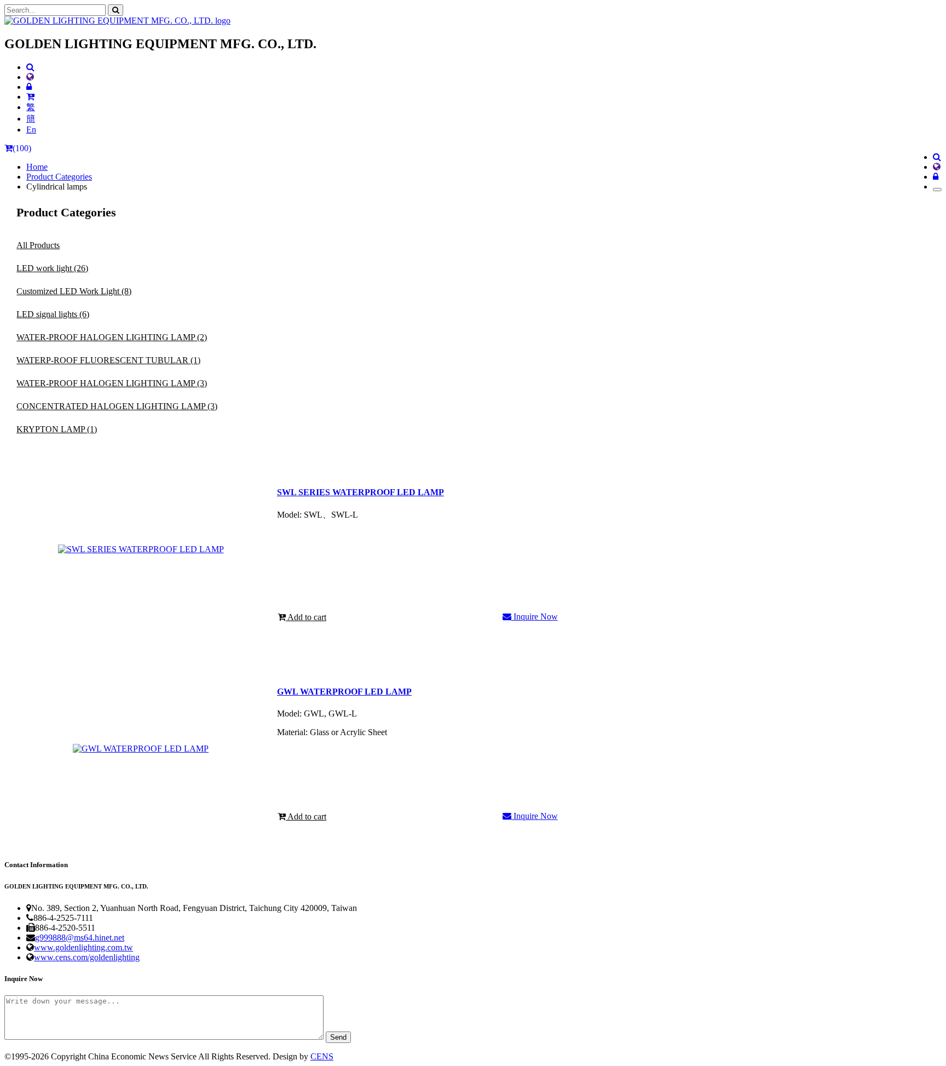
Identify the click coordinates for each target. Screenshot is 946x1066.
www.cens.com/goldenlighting (87, 957)
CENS (321, 1056)
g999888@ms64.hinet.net (79, 937)
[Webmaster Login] (29, 86)
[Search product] (30, 67)
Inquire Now (534, 616)
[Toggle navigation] (937, 189)
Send (338, 1037)
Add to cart (306, 617)
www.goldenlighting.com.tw (83, 947)
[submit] (115, 10)
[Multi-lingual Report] (30, 77)
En (31, 129)
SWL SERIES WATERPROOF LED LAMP (360, 492)
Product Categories (59, 176)
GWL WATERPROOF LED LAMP (344, 691)
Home (37, 166)
